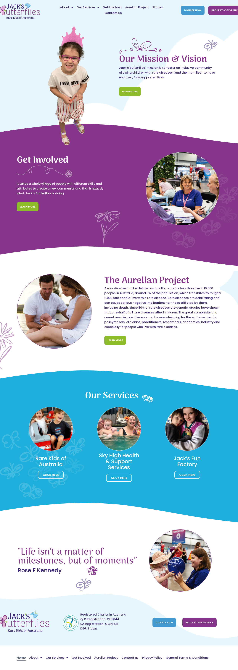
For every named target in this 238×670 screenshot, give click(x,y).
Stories (157, 7)
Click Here (51, 475)
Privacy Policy (152, 658)
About (64, 7)
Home (21, 658)
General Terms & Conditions (187, 658)
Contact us (113, 13)
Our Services (86, 7)
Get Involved (112, 7)
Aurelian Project (137, 7)
